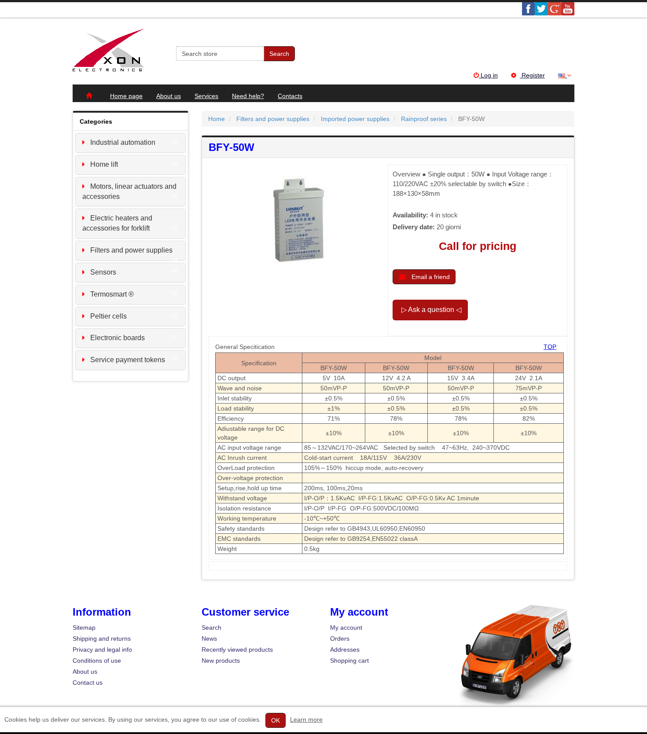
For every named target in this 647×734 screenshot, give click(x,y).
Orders (339, 638)
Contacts (290, 95)
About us (168, 95)
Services (206, 95)
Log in (488, 75)
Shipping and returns (102, 638)
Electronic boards (117, 337)
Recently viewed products (237, 649)
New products (221, 660)
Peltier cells (108, 316)
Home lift (104, 164)
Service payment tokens (127, 359)
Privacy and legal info (102, 649)
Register (532, 75)
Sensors (103, 272)
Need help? (248, 95)
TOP (550, 346)
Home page (126, 95)
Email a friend (430, 276)
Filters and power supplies (131, 250)
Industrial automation (122, 142)
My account (346, 627)
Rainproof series (424, 118)
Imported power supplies (355, 118)
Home (216, 118)
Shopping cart (349, 660)
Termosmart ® (112, 294)
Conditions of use (97, 660)
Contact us (88, 682)
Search (279, 53)
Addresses (345, 649)
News (209, 638)
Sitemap (84, 627)
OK (275, 720)
